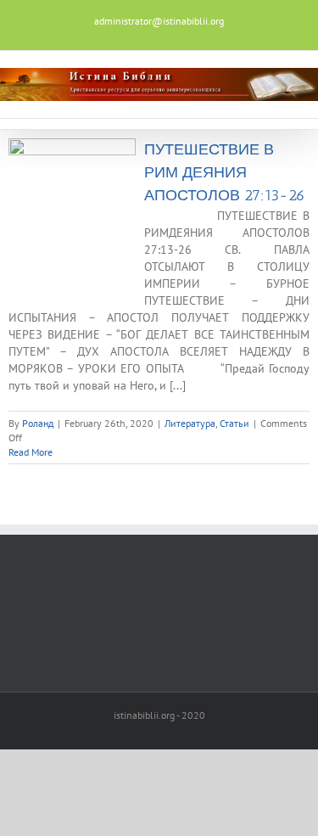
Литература (190, 423)
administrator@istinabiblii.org (159, 20)
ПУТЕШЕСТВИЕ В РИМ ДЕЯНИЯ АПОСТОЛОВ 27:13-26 (224, 172)
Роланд (37, 423)
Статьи (234, 423)
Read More (30, 452)
